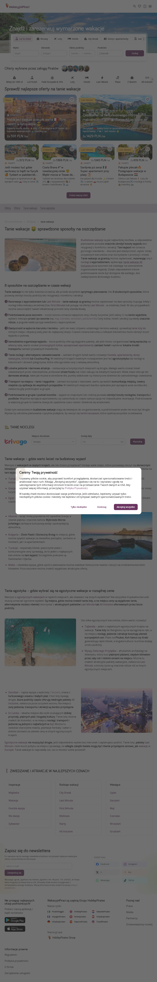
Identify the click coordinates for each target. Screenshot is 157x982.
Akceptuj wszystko (126, 506)
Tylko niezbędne (79, 506)
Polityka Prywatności (76, 488)
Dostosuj (101, 506)
